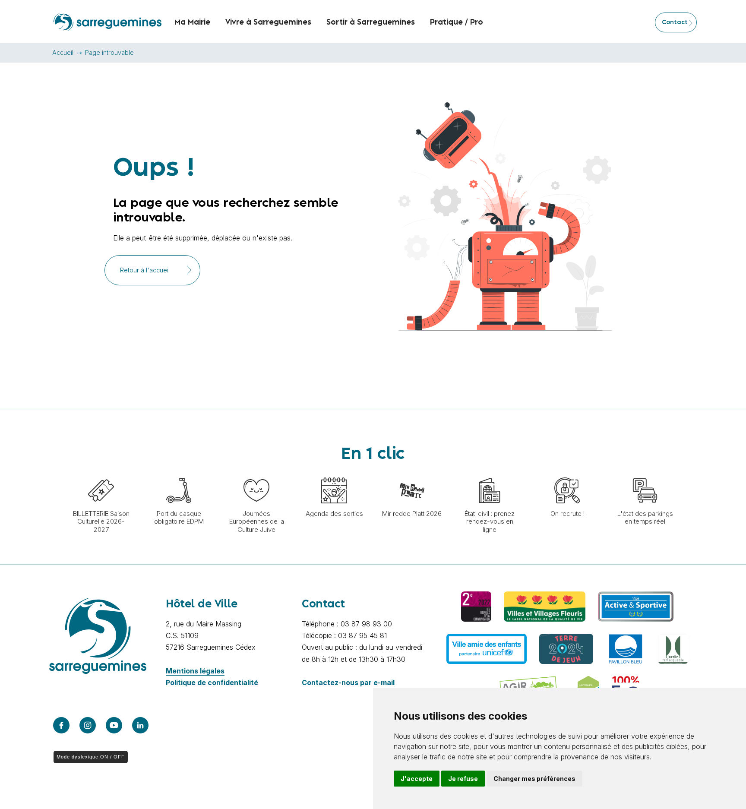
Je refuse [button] (463, 778)
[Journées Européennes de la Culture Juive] (256, 473)
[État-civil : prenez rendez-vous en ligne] (489, 473)
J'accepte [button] (417, 778)
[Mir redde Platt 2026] (412, 473)
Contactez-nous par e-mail (348, 682)
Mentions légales (195, 671)
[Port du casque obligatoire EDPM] (179, 473)
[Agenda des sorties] (334, 473)
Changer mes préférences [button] (534, 778)
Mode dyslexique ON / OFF (91, 756)
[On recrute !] (567, 473)
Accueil (62, 52)
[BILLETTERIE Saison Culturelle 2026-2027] (101, 473)
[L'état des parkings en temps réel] (645, 473)
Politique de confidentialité (212, 682)
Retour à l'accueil (145, 270)
